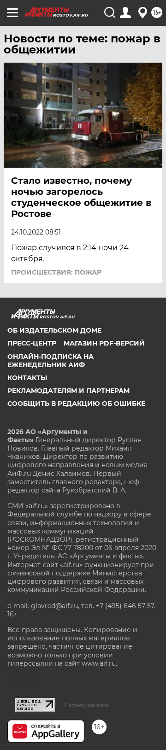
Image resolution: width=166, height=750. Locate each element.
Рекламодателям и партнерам (68, 391)
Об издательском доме (54, 330)
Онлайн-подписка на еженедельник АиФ (50, 360)
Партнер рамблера (87, 705)
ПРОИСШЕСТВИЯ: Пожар (56, 272)
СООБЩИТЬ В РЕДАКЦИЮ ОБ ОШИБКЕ (76, 403)
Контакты (27, 378)
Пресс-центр (31, 343)
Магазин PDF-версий (104, 343)
